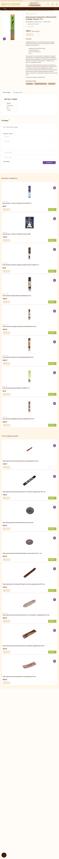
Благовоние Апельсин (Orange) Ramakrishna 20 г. (18, 357)
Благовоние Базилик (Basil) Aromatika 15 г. (16, 388)
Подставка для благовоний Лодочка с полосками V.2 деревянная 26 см (26, 615)
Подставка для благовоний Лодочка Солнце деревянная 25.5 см (24, 584)
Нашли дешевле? (36, 31)
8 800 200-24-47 (34, 3)
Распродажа (52, 83)
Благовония (29, 83)
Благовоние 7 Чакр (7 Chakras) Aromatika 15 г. (17, 203)
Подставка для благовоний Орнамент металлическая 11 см (22, 553)
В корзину (38, 34)
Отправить (49, 162)
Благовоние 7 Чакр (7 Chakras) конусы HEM (17, 234)
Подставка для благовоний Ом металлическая (18, 522)
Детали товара (6, 92)
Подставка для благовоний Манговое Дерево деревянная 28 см (23, 645)
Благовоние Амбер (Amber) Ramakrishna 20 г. (17, 295)
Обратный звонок (35, 5)
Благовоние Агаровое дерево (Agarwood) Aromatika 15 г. (21, 265)
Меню (5, 8)
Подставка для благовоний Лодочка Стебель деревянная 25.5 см (24, 491)
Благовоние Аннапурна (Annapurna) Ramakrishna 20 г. (20, 326)
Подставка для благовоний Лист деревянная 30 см (19, 676)
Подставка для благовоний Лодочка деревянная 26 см (20, 461)
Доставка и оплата (17, 92)
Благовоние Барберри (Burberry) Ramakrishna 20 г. (19, 419)
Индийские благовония (40, 83)
